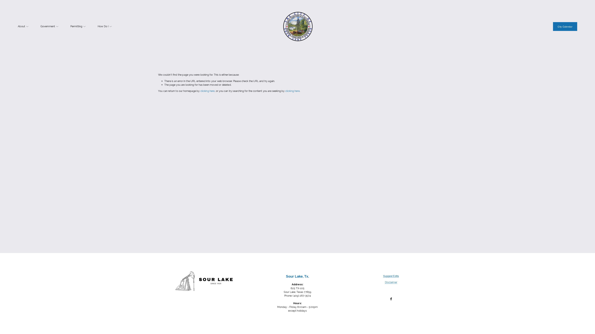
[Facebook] (391, 298)
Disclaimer (391, 282)
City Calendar (565, 26)
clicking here (207, 91)
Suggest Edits (391, 276)
